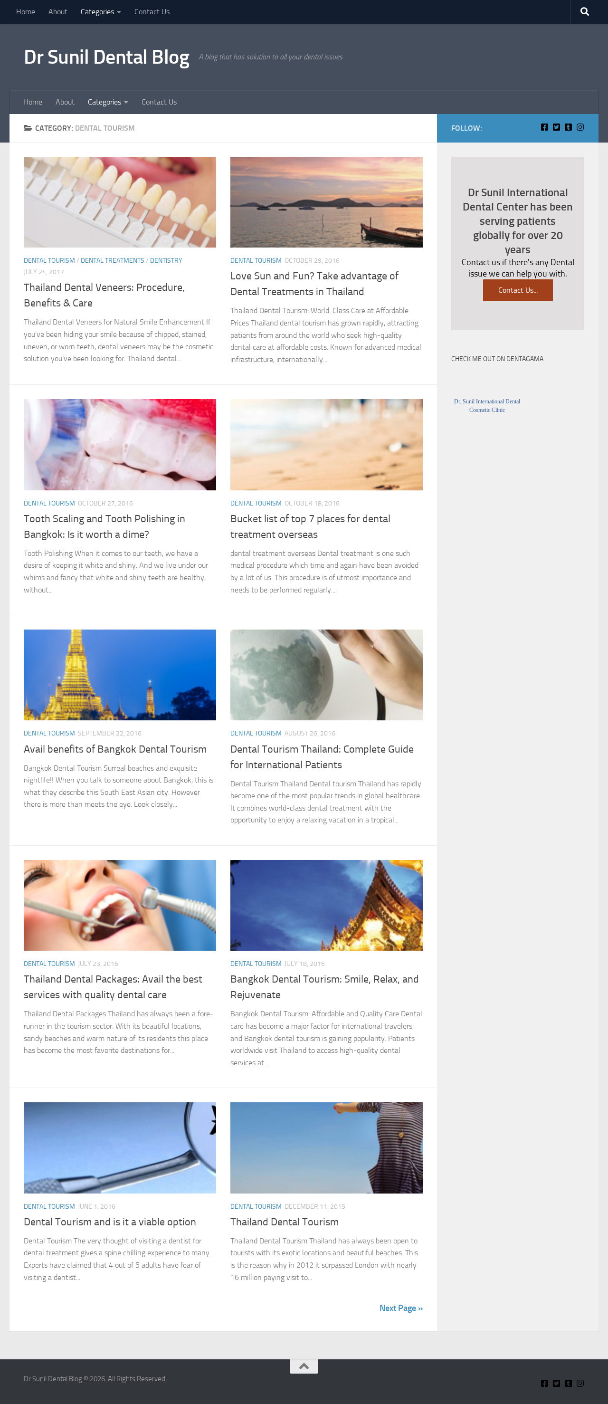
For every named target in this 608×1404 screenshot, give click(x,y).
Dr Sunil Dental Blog (106, 57)
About (57, 11)
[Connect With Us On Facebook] (545, 127)
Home (25, 11)
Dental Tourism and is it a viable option (110, 1222)
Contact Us (152, 11)
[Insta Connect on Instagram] (580, 127)
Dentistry (166, 261)
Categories (97, 11)
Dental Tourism (49, 261)
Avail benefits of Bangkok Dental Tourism (115, 749)
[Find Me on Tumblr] (568, 127)
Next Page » (401, 1308)
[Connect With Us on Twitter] (556, 127)
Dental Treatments (112, 261)
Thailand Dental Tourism (284, 1222)
